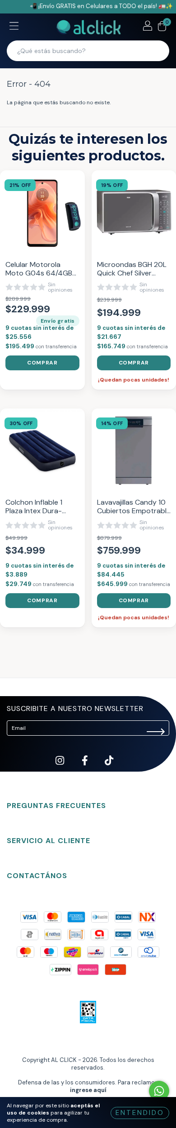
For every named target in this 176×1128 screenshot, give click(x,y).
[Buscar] (157, 50)
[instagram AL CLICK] (60, 767)
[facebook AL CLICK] (85, 767)
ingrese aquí (88, 1090)
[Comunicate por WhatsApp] (159, 1091)
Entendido (140, 1112)
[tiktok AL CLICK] (109, 767)
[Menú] (14, 27)
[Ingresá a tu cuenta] (148, 27)
